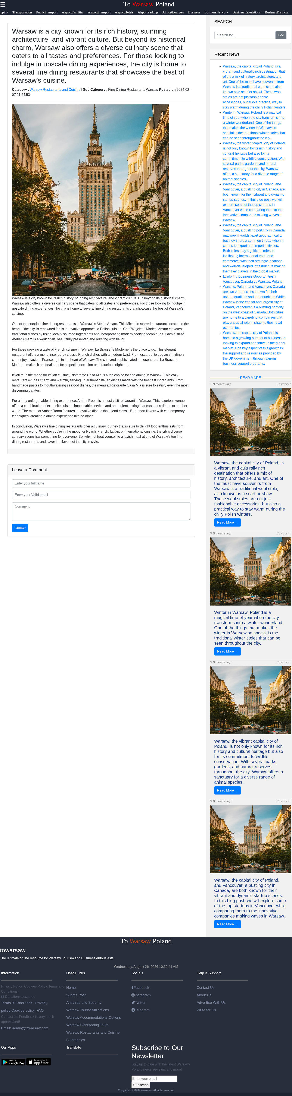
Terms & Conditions (17, 1003)
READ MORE (250, 378)
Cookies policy (23, 1010)
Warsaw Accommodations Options (93, 1017)
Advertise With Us (211, 1002)
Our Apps (8, 1047)
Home (71, 987)
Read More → (227, 522)
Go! (281, 35)
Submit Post (76, 995)
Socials (137, 973)
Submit (20, 528)
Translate (73, 1047)
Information (10, 973)
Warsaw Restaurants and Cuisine (55, 89)
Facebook (141, 987)
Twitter (140, 1002)
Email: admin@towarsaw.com (24, 1028)
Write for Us (206, 1010)
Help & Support (209, 973)
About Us (204, 995)
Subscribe (141, 1085)
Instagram (143, 995)
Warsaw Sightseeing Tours (87, 1025)
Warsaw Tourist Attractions (87, 1010)
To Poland (148, 4)
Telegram (142, 1010)
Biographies (75, 1040)
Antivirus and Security (84, 1002)
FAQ (40, 1010)
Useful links (75, 973)
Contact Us (206, 987)
